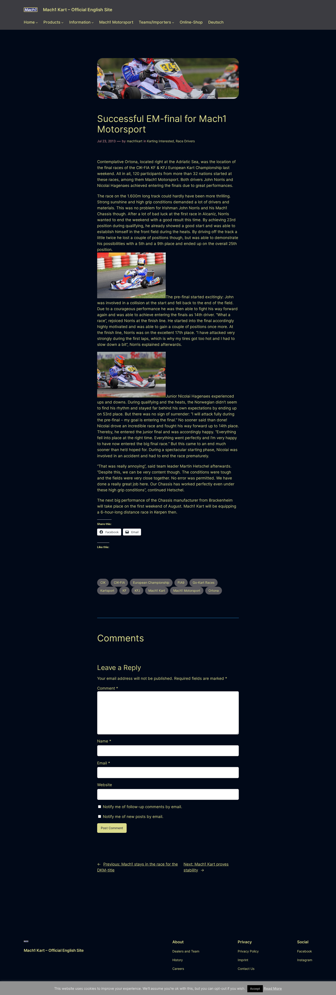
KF (124, 590)
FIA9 (181, 582)
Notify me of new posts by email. (133, 816)
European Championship (151, 582)
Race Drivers (185, 141)
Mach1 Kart (156, 590)
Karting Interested (160, 141)
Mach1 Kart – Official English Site (77, 9)
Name (104, 741)
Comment (107, 688)
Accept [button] (255, 988)
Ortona (213, 590)
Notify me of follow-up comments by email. (142, 806)
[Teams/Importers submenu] (173, 22)
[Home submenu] (37, 22)
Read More (273, 988)
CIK (103, 582)
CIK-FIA (119, 582)
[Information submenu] (92, 22)
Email (103, 763)
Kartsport (107, 590)
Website (104, 785)
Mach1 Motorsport (186, 590)
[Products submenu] (62, 22)
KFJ (137, 590)
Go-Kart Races (203, 582)
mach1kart (134, 141)
